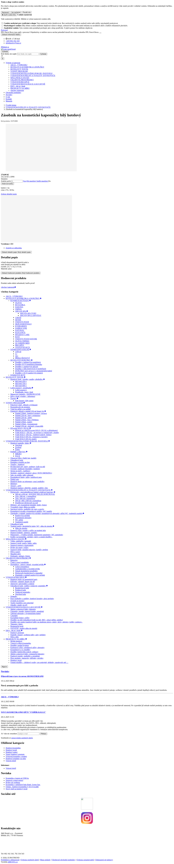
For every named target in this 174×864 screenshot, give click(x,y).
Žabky (17, 450)
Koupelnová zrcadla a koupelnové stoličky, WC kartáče (31, 511)
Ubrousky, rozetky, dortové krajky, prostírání (27, 611)
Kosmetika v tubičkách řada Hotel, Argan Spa (23, 785)
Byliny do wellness (13, 782)
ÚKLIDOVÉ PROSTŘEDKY (22, 80)
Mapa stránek (45, 860)
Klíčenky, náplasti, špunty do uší (22, 582)
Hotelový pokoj (11, 752)
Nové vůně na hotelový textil (16, 789)
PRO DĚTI (19, 345)
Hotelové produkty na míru (16, 759)
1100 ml (18, 352)
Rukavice (14, 560)
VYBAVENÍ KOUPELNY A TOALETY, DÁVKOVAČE (32, 76)
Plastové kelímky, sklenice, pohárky (23, 533)
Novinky (9, 95)
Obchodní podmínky (13, 93)
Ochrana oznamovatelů (85, 860)
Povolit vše (27, 12)
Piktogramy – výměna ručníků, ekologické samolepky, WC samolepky (36, 535)
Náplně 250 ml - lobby (23, 418)
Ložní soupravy (21, 390)
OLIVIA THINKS (22, 341)
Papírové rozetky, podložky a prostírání (25, 656)
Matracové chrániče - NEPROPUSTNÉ (25, 394)
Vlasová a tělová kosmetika (20, 643)
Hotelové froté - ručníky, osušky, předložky (26, 379)
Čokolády (14, 616)
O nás (8, 97)
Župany (13, 398)
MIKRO (18, 454)
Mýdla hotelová (16, 641)
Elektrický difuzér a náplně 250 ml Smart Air (27, 411)
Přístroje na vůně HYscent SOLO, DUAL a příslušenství (36, 430)
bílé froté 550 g (21, 384)
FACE (17, 456)
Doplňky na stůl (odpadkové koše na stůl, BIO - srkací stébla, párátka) (36, 620)
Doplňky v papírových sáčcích (26, 367)
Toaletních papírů (21, 522)
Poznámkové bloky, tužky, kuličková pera (26, 477)
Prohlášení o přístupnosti (10, 860)
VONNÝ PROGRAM (19, 71)
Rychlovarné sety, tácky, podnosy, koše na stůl (27, 467)
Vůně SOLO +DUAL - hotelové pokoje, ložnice (33, 435)
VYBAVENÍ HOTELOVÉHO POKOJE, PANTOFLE (31, 73)
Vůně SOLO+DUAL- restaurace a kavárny (31, 437)
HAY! (17, 337)
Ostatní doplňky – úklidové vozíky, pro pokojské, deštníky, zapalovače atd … (39, 662)
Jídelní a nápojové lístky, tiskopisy (23, 609)
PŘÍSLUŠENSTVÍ (22, 358)
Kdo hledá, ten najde (8, 54)
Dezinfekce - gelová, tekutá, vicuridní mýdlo (27, 565)
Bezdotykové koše (22, 588)
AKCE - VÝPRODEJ (18, 65)
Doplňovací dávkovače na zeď (26, 503)
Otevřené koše (20, 594)
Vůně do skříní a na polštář (20, 409)
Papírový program (17, 633)
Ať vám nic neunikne (9, 734)
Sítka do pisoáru (21, 528)
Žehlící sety (14, 479)
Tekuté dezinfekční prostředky (26, 571)
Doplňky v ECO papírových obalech (29, 373)
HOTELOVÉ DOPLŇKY (20, 360)
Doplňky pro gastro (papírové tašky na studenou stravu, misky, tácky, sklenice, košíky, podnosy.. (46, 622)
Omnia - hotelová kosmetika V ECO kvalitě (22, 787)
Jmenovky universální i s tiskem (22, 584)
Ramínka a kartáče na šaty (20, 462)
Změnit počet (6, 181)
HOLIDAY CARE (22, 335)
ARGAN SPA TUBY (28, 313)
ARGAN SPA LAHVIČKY (30, 315)
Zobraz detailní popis (9, 194)
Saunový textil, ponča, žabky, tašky (23, 543)
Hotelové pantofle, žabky (20, 443)
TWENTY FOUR (22, 322)
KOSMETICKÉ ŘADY (19, 301)
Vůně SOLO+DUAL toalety (26, 439)
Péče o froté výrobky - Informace (22, 396)
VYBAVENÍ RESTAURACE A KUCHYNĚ (27, 84)
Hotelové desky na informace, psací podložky (27, 481)
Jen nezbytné (15, 12)
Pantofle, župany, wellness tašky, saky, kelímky (28, 635)
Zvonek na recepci (17, 601)
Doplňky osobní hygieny (19, 645)
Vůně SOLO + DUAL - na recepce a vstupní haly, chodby (37, 433)
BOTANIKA (20, 305)
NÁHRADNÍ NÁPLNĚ (19, 350)
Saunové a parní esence (14, 780)
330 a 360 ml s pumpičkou (25, 499)
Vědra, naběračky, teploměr (20, 541)
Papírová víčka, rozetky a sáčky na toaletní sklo (28, 530)
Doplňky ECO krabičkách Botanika (28, 364)
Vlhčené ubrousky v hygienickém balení (25, 613)
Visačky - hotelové (17, 464)
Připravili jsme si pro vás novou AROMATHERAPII (22, 676)
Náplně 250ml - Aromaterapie (26, 424)
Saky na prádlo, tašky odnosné (21, 475)
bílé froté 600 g (21, 386)
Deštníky (13, 596)
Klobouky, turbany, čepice (20, 556)
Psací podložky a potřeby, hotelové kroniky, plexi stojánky (32, 599)
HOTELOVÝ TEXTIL (19, 69)
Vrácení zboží (11, 761)
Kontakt (9, 99)
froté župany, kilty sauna (24, 401)
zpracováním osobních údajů (22, 738)
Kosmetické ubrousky (23, 518)
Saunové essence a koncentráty (22, 545)
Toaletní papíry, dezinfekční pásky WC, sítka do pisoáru (31, 526)
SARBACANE (21, 328)
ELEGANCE (20, 332)
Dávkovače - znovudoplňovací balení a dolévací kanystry (32, 492)
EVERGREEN (21, 326)
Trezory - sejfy (15, 486)
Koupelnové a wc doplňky (20, 650)
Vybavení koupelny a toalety (16, 756)
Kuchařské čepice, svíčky (19, 618)
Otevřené (18, 445)
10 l (16, 356)
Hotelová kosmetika (13, 748)
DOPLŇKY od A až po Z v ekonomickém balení (33, 371)
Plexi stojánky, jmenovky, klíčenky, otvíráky (26, 658)
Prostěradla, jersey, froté (24, 392)
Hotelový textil (16, 660)
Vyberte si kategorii (13, 63)
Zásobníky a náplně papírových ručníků (30, 575)
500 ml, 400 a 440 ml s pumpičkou (28, 501)
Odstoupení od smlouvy (104, 860)
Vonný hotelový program (15, 754)
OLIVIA (18, 303)
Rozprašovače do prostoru (20, 407)
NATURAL (19, 330)
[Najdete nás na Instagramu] (87, 823)
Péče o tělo (14, 637)
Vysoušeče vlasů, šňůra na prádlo (22, 507)
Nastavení (5, 12)
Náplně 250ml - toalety (23, 422)
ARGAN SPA (20, 311)
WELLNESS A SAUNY (19, 78)
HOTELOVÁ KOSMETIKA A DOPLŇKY (27, 67)
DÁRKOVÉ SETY (17, 375)
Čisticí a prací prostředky (19, 562)
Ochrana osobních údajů (30, 860)
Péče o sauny (15, 552)
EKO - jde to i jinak (17, 86)
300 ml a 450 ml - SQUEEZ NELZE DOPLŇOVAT (35, 494)
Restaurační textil (16, 626)
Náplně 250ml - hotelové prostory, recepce (31, 413)
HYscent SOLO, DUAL (19, 428)
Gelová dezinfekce (22, 567)
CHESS (18, 318)
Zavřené (18, 447)
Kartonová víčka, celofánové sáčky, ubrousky (27, 648)
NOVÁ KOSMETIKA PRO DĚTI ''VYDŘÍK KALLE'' (23, 712)
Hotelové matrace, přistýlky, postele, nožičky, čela (29, 488)
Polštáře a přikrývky (18, 452)
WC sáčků (19, 520)
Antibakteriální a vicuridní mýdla (27, 569)
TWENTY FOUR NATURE (26, 339)
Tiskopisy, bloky (16, 624)
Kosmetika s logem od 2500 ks (17, 778)
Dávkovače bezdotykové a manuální (28, 573)
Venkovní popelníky (22, 592)
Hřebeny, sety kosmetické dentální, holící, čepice (28, 505)
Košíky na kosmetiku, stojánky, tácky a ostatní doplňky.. (31, 537)
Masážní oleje (15, 554)
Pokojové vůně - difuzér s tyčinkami (23, 405)
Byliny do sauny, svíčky (19, 547)
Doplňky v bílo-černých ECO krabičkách (30, 369)
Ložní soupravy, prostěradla (21, 388)
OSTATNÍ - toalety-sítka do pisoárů (23, 628)
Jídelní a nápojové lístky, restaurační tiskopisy (27, 654)
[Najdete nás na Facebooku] (87, 809)
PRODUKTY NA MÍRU (20, 88)
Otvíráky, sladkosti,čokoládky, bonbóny (25, 469)
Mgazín (4, 667)
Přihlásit (43, 734)
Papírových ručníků (22, 516)
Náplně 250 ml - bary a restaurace (27, 415)
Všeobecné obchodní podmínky (63, 860)
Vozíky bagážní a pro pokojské (21, 603)
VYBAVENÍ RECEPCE (19, 82)
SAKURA (19, 307)
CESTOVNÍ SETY (22, 347)
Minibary (13, 484)
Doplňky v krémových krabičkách (28, 362)
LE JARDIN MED (22, 343)
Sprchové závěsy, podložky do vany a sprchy (27, 509)
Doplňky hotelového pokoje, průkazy (24, 652)
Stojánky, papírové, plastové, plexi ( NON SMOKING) (31, 473)
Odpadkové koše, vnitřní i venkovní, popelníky (28, 586)
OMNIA (18, 309)
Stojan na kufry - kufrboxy (20, 471)
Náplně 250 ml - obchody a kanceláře (29, 426)
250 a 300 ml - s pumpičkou (25, 496)
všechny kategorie (17, 90)
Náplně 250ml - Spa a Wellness (27, 420)
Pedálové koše (20, 590)
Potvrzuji (4, 30)
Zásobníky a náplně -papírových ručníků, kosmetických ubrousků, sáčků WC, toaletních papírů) (46, 513)
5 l (16, 354)
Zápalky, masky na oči (18, 605)
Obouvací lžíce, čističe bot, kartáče (23, 458)
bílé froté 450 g (21, 381)
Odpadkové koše (16, 460)
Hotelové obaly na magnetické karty (23, 579)
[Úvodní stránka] (8, 49)
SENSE (18, 320)
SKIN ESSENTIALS (23, 324)
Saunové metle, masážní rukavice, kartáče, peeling (29, 550)
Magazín (9, 101)
